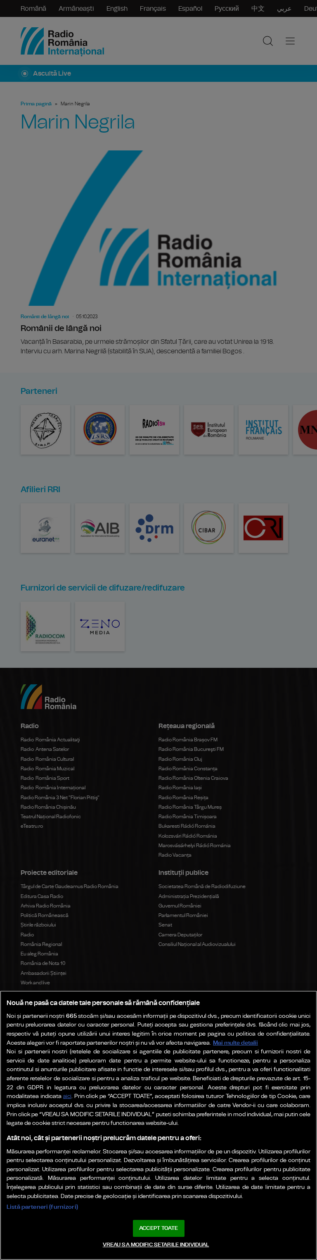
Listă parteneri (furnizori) (42, 1207)
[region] (158, 1125)
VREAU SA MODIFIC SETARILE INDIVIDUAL (156, 1245)
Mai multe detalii (235, 1043)
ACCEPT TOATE (158, 1228)
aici (67, 1096)
